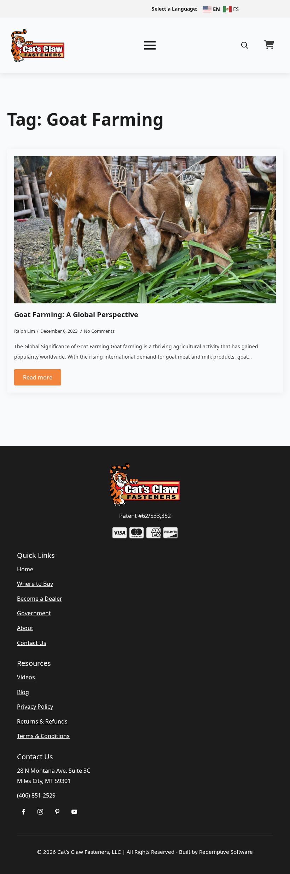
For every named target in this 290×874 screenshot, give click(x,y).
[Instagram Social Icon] (40, 811)
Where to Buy (35, 584)
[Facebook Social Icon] (23, 811)
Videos (26, 677)
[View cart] (269, 45)
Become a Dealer (39, 598)
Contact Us (31, 643)
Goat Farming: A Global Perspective (76, 314)
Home (25, 569)
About (25, 628)
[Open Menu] (150, 45)
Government (34, 613)
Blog (23, 692)
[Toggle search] (245, 45)
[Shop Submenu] (74, 811)
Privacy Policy (35, 706)
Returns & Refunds (42, 721)
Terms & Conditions (43, 736)
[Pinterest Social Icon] (57, 811)
